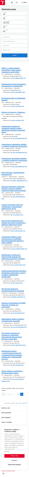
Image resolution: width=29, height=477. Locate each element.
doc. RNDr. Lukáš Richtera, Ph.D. (19, 180)
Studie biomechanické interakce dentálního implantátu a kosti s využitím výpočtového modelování (14, 274)
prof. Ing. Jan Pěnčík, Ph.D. (17, 106)
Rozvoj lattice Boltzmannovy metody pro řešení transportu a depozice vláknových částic (14, 223)
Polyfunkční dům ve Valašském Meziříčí (13, 99)
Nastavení (14, 460)
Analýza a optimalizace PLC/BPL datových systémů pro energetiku (14, 305)
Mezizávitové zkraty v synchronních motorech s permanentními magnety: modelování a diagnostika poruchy (12, 355)
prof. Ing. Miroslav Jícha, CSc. (18, 231)
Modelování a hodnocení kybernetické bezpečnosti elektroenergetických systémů (13, 257)
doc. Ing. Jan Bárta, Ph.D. (17, 214)
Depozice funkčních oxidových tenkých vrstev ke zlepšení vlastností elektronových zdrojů (14, 189)
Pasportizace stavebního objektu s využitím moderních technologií (14, 145)
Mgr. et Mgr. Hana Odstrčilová (19, 403)
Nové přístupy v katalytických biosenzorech (13, 173)
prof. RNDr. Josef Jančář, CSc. (18, 297)
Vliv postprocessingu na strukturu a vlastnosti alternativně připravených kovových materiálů (12, 336)
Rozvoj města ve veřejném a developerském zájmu (12, 372)
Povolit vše (14, 455)
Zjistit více (6, 451)
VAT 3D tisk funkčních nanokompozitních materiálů (13, 290)
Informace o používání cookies (8, 470)
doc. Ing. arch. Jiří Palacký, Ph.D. (19, 327)
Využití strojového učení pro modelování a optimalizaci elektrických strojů (12, 207)
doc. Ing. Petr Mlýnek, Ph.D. (18, 313)
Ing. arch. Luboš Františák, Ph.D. (19, 249)
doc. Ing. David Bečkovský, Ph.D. (19, 138)
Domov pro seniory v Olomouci (13, 112)
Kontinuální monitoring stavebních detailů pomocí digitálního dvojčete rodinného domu (13, 129)
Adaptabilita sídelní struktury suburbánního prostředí (13, 320)
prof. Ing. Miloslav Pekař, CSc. (18, 78)
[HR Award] (3, 473)
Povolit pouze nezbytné (14, 464)
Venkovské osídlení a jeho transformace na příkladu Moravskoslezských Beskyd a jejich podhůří (13, 240)
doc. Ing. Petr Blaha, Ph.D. (17, 365)
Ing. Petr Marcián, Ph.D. (17, 283)
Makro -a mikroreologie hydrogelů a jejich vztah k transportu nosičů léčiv (11, 70)
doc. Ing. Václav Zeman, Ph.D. (18, 265)
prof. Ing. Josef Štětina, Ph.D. (18, 92)
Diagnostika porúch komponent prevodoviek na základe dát (14, 85)
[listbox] (14, 13)
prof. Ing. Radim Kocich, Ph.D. (18, 345)
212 (18, 394)
